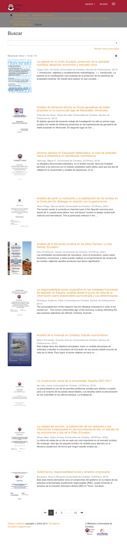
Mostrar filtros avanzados (106, 48)
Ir (116, 42)
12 (75, 512)
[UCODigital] (102, 531)
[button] (90, 4)
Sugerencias (24, 526)
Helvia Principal (20, 15)
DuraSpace (54, 523)
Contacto (12, 526)
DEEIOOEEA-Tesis (22, 24)
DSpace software (16, 523)
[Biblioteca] (90, 531)
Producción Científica (43, 15)
